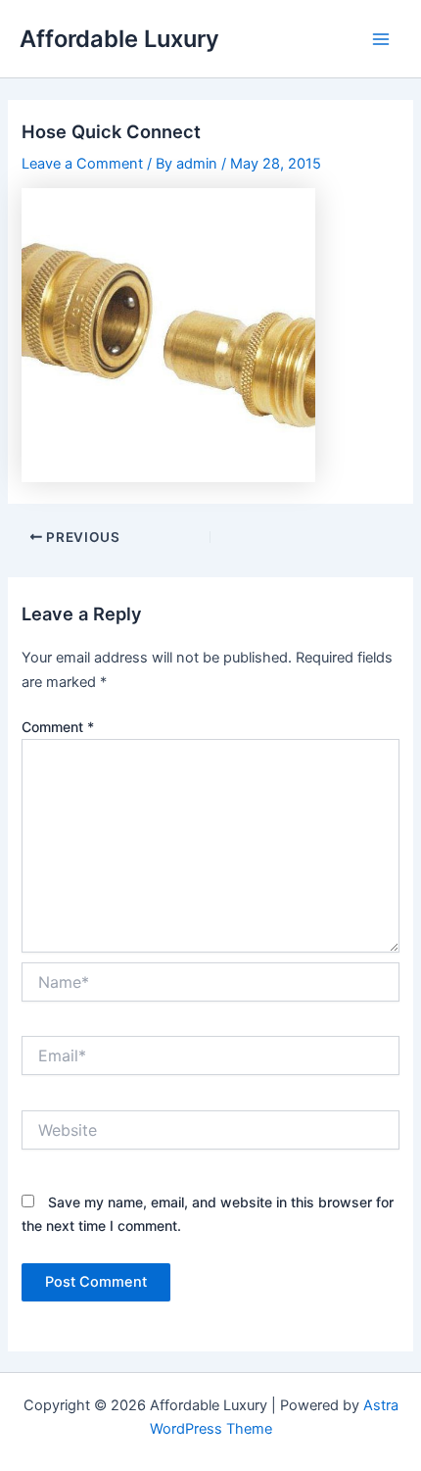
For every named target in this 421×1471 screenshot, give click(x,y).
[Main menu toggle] (380, 39)
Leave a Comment (82, 163)
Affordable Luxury (119, 39)
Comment (58, 726)
